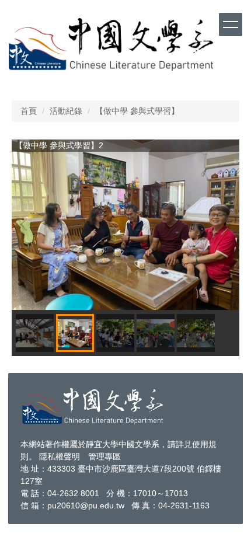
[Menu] (230, 24)
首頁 (28, 111)
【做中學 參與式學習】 (137, 111)
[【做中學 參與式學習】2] (125, 225)
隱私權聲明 (59, 456)
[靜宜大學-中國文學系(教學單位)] (93, 405)
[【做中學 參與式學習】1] (35, 333)
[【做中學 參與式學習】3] (115, 333)
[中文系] (111, 43)
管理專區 (104, 456)
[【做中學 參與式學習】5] (196, 333)
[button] (26, 224)
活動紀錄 (66, 111)
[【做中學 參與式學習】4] (156, 333)
